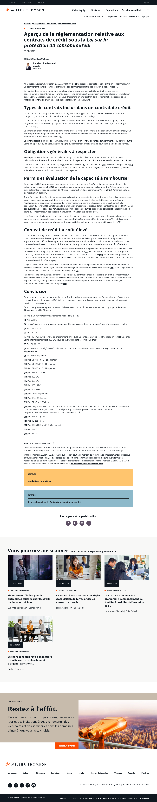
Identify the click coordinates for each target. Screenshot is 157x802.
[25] (77, 270)
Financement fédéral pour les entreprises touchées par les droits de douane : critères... (29, 599)
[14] (111, 187)
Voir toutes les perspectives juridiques (92, 551)
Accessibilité (144, 798)
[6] (45, 160)
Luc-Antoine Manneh (44, 63)
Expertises (112, 10)
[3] (37, 126)
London (81, 773)
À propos (145, 16)
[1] (116, 86)
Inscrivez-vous (67, 745)
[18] (95, 211)
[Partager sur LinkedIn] (75, 523)
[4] (61, 136)
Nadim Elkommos (16, 669)
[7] (130, 160)
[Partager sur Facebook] (68, 523)
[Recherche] (148, 10)
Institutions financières (39, 481)
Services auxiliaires (133, 10)
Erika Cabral (131, 611)
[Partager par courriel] (88, 523)
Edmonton (40, 773)
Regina (69, 773)
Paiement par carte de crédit (136, 784)
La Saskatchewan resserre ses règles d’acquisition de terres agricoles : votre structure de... (78, 599)
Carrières (11, 2)
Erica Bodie (79, 607)
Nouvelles (123, 16)
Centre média (26, 2)
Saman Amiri (35, 607)
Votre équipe (79, 10)
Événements (134, 16)
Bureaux (41, 2)
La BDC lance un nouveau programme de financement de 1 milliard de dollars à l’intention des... (124, 600)
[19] (119, 222)
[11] (131, 164)
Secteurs (96, 10)
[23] (54, 260)
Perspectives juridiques (44, 23)
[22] (101, 254)
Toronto (131, 773)
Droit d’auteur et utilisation (128, 798)
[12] (97, 167)
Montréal (145, 773)
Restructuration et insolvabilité (65, 502)
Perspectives (111, 16)
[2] (94, 116)
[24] (111, 267)
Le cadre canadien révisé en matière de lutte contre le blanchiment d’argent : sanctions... (30, 660)
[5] (114, 140)
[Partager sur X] (81, 523)
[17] (124, 206)
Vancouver (12, 773)
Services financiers (67, 23)
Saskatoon (55, 773)
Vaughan (118, 773)
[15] (101, 190)
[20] (105, 241)
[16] (46, 206)
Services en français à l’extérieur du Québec (100, 784)
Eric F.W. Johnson (64, 607)
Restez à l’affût (65, 798)
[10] (103, 164)
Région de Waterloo (99, 773)
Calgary (26, 773)
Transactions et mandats (94, 16)
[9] (84, 164)
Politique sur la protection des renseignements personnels (94, 798)
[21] (86, 251)
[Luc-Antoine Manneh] (28, 66)
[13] (52, 187)
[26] (65, 283)
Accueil (27, 23)
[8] (63, 164)
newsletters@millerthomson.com (87, 463)
